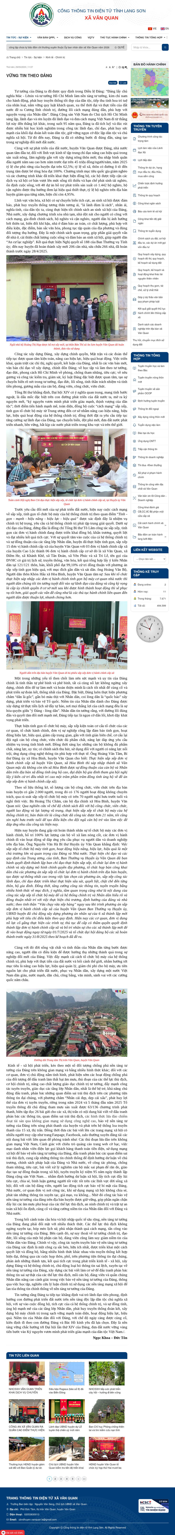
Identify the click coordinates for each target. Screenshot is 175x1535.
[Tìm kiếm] (165, 47)
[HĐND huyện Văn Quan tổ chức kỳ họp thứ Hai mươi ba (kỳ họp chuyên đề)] (107, 1449)
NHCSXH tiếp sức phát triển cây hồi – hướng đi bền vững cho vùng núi (104, 1390)
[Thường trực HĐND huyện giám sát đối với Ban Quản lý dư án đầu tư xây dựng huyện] (27, 1449)
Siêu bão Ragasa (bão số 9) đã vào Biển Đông (66, 1390)
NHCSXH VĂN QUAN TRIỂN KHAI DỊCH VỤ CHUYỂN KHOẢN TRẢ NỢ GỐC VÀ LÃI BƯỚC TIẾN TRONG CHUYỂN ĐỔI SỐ (26, 1390)
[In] (119, 67)
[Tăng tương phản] (123, 67)
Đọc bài (112, 82)
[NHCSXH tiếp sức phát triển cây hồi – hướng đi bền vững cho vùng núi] (107, 1374)
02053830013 (31, 1514)
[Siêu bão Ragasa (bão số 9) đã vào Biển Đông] (67, 1374)
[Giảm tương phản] (126, 67)
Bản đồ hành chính (149, 64)
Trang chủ (14, 57)
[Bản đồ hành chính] (150, 82)
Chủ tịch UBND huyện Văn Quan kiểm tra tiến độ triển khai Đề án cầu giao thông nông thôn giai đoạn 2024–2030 (66, 1466)
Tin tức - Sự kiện (33, 57)
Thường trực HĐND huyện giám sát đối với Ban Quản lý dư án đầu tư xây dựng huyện (27, 1466)
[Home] (41, 14)
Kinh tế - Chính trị (55, 57)
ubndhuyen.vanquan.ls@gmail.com (38, 1519)
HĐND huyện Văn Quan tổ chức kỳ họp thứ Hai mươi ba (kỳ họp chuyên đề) (105, 1466)
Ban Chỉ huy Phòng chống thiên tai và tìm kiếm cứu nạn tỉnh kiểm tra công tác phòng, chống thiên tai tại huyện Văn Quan (106, 1428)
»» (84, 1478)
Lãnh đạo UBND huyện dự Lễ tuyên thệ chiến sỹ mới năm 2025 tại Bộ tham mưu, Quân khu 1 (65, 1428)
